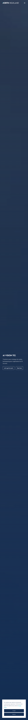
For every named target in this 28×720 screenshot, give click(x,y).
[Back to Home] (11, 2)
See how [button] (19, 368)
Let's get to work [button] (8, 368)
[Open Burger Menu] (24, 3)
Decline (14, 714)
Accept (14, 710)
